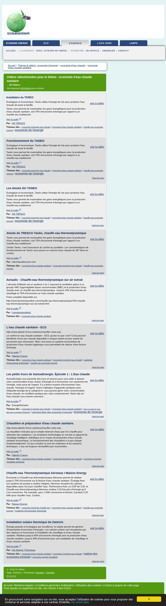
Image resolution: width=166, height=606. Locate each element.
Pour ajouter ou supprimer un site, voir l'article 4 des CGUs (37, 588)
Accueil (11, 51)
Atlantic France (20, 356)
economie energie (17, 43)
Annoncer (108, 51)
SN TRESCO (18, 123)
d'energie (75, 43)
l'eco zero (104, 43)
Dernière (50, 573)
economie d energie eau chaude (67, 360)
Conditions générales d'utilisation (55, 585)
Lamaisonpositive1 (21, 312)
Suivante (40, 573)
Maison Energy (19, 504)
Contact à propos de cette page (121, 585)
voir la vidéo (97, 103)
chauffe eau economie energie (43, 363)
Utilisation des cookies (88, 585)
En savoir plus (80, 602)
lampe (134, 43)
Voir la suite (12, 119)
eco (46, 43)
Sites (39, 51)
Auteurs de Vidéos (55, 51)
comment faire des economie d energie (52, 412)
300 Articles (26, 88)
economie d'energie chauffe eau (36, 508)
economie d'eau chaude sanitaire (67, 127)
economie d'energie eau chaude (36, 127)
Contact (123, 51)
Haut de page (98, 178)
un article (92, 51)
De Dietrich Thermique (23, 550)
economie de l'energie (29, 130)
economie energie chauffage (45, 557)
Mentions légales (24, 585)
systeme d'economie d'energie (30, 510)
